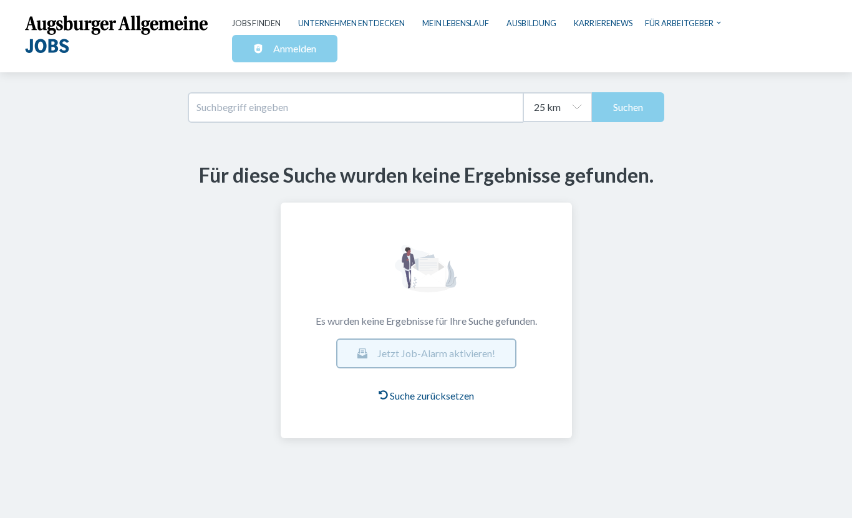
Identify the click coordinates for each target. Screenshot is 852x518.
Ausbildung (531, 23)
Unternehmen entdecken (351, 23)
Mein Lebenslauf (455, 23)
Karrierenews (603, 23)
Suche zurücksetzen (432, 395)
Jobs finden (256, 23)
